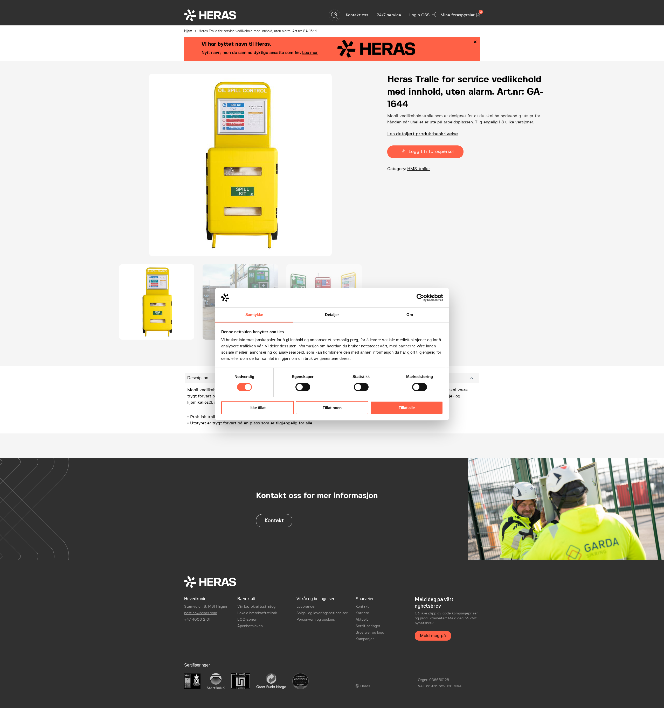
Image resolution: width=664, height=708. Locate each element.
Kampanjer (365, 639)
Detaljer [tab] (332, 314)
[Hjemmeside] (219, 15)
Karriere (362, 613)
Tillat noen (332, 407)
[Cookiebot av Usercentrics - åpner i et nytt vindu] (420, 298)
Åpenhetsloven (250, 626)
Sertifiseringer (368, 626)
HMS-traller (418, 169)
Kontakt (274, 520)
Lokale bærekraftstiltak (257, 613)
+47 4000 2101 (197, 619)
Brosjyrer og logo (370, 632)
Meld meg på (433, 636)
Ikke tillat (258, 407)
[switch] (302, 387)
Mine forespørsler (460, 14)
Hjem (188, 31)
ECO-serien (247, 619)
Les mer (310, 53)
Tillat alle (407, 407)
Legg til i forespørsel (431, 152)
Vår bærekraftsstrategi (256, 606)
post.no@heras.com (200, 613)
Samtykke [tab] (254, 314)
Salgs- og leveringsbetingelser (322, 613)
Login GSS (419, 15)
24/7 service (389, 15)
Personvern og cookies (315, 619)
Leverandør (306, 606)
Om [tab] (409, 314)
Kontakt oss (357, 15)
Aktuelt (362, 619)
